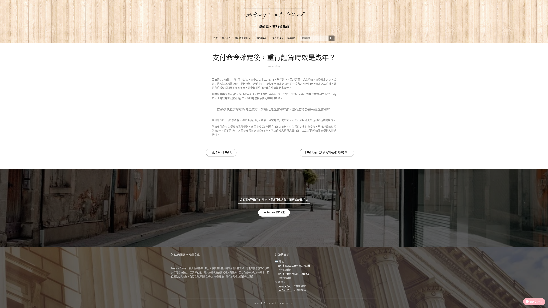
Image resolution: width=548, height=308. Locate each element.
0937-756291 (284, 286)
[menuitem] (216, 38)
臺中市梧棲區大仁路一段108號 (293, 273)
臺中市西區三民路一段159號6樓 (294, 265)
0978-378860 (285, 290)
